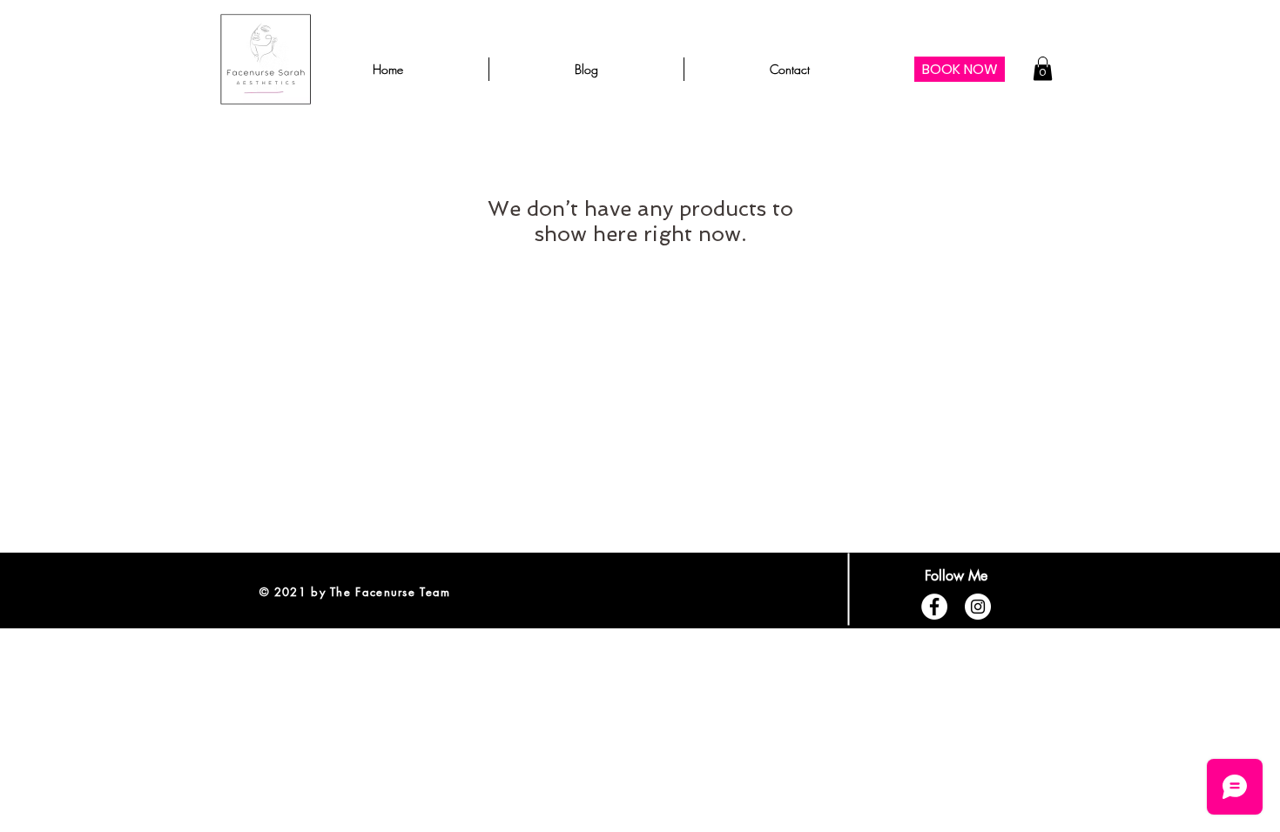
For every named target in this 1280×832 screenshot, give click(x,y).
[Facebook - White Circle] (934, 607)
